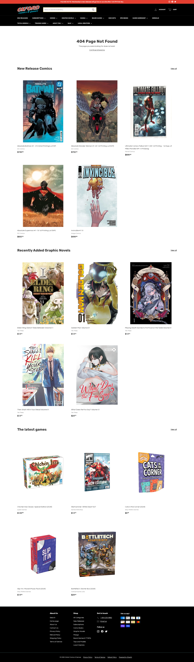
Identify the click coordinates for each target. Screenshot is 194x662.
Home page (54, 621)
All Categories (78, 618)
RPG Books (124, 18)
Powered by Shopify (125, 657)
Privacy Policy (55, 631)
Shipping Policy (55, 638)
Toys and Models (79, 642)
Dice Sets (112, 18)
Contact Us (54, 628)
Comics (53, 18)
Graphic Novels (68, 18)
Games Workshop (139, 18)
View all (174, 69)
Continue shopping (97, 50)
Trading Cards (41, 23)
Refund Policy (55, 635)
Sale (70, 23)
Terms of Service (56, 642)
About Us (53, 624)
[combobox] (69, 9)
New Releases (22, 18)
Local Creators (84, 23)
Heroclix (155, 18)
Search (52, 618)
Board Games (97, 18)
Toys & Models (23, 23)
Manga (83, 18)
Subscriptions (38, 18)
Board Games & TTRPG (82, 638)
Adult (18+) (57, 23)
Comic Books (78, 628)
